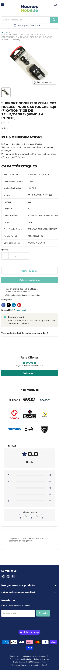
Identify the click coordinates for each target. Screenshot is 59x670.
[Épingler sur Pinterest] (19, 305)
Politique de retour (41, 659)
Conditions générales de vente (34, 656)
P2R (7, 122)
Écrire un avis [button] (29, 373)
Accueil (4, 32)
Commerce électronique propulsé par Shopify (29, 665)
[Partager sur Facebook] (3, 305)
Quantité (5, 250)
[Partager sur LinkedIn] (14, 305)
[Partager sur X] (9, 305)
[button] (29, 475)
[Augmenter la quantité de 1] (25, 256)
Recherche (14, 656)
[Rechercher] (54, 20)
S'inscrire (43, 613)
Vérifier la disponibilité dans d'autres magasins (22, 295)
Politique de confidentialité (20, 659)
